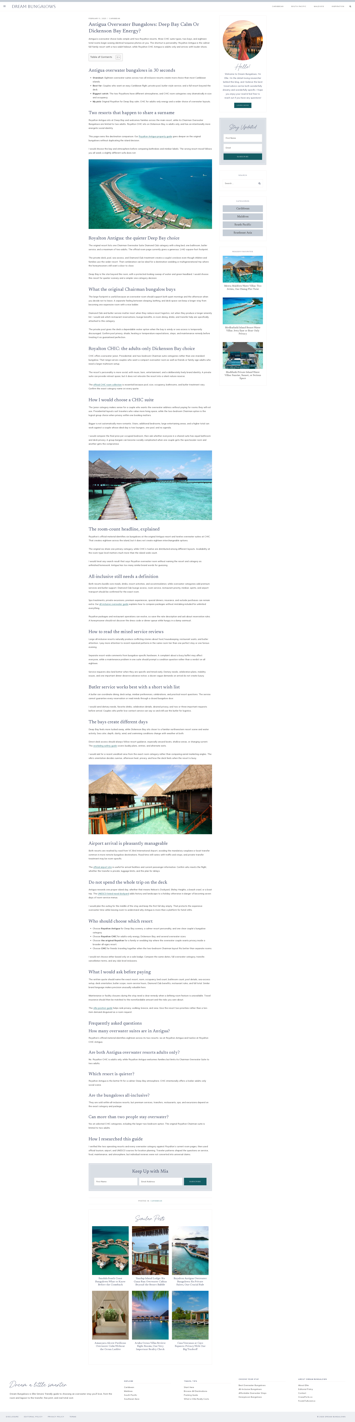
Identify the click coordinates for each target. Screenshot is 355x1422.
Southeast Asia (243, 232)
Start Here (189, 1387)
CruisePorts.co (305, 1397)
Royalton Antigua (106, 238)
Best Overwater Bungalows (252, 1385)
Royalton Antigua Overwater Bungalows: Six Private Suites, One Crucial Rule (190, 1281)
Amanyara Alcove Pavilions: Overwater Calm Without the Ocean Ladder (110, 1346)
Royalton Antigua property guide (155, 136)
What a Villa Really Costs (196, 1399)
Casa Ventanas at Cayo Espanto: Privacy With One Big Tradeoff (190, 1346)
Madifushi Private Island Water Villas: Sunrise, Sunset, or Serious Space (243, 375)
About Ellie (303, 1385)
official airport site (102, 867)
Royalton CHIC (104, 349)
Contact (302, 1393)
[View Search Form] (350, 6)
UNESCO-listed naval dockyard (113, 893)
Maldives (319, 6)
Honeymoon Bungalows (250, 1397)
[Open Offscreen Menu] (4, 6)
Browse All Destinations (195, 1391)
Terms (73, 1417)
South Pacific (242, 224)
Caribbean (114, 18)
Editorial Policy (305, 1389)
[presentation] (110, 1250)
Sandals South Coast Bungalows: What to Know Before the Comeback (110, 1281)
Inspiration (338, 6)
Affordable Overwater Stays (253, 1393)
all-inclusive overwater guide (113, 604)
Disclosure (12, 1417)
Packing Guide (191, 1395)
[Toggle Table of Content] (117, 57)
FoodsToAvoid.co (306, 1401)
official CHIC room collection (107, 384)
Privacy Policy (56, 1417)
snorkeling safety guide (105, 745)
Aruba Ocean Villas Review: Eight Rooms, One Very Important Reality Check (150, 1346)
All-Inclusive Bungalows (250, 1389)
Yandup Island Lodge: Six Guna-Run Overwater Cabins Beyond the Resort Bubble (150, 1281)
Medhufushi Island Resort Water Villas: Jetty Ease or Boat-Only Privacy (242, 331)
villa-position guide (102, 1008)
